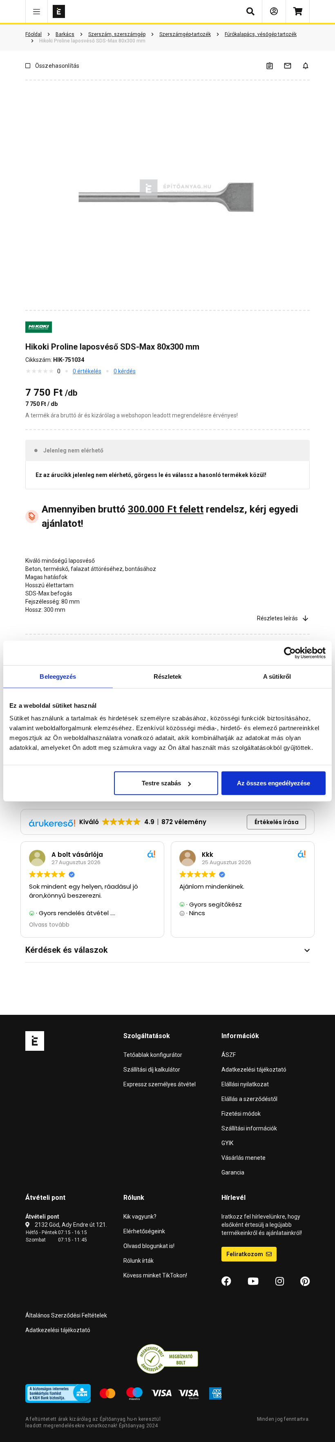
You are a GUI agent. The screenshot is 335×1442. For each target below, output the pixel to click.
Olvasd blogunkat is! (148, 1246)
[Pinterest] (305, 1281)
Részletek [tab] (168, 676)
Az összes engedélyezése (273, 783)
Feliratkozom (245, 1254)
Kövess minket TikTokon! (155, 1275)
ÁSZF (228, 1055)
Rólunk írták (138, 1260)
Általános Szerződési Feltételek (66, 1315)
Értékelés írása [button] (277, 822)
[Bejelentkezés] (274, 11)
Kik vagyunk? (139, 1216)
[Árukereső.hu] (167, 1358)
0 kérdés (125, 371)
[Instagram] (279, 1281)
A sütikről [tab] (277, 676)
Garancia (232, 1172)
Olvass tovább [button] (48, 925)
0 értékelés (87, 371)
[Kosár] (298, 11)
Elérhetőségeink (144, 1231)
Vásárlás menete (243, 1157)
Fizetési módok (241, 1113)
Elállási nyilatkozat (245, 1084)
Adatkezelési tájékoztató (253, 1069)
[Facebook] (226, 1281)
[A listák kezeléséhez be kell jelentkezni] (275, 65)
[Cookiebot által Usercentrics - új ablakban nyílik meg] (290, 652)
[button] (36, 11)
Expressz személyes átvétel (159, 1084)
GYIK (227, 1143)
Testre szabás (161, 783)
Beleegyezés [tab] (58, 676)
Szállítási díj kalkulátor (151, 1069)
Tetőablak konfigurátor (152, 1055)
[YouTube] (253, 1281)
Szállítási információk (249, 1128)
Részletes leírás (277, 618)
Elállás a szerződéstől (249, 1099)
